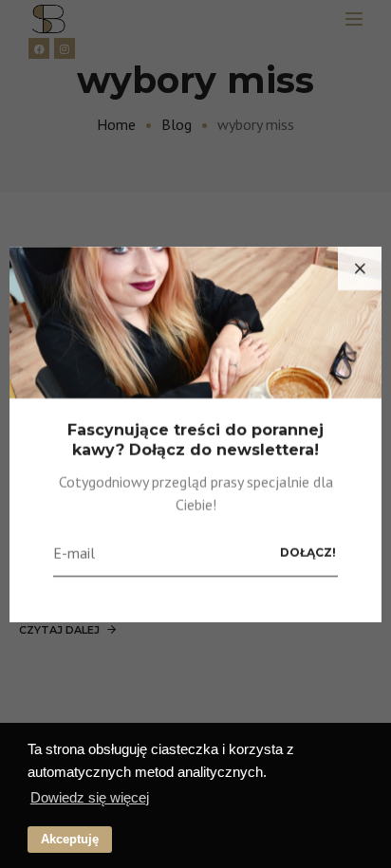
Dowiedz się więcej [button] (89, 797)
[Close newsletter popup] (360, 268)
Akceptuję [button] (70, 839)
